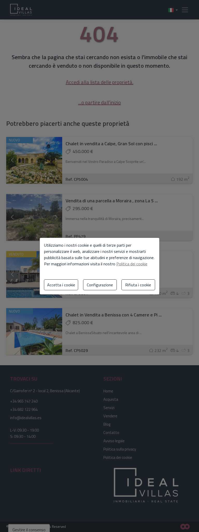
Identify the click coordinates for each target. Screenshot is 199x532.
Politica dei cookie (131, 264)
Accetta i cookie (61, 285)
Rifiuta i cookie (138, 285)
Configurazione (100, 285)
